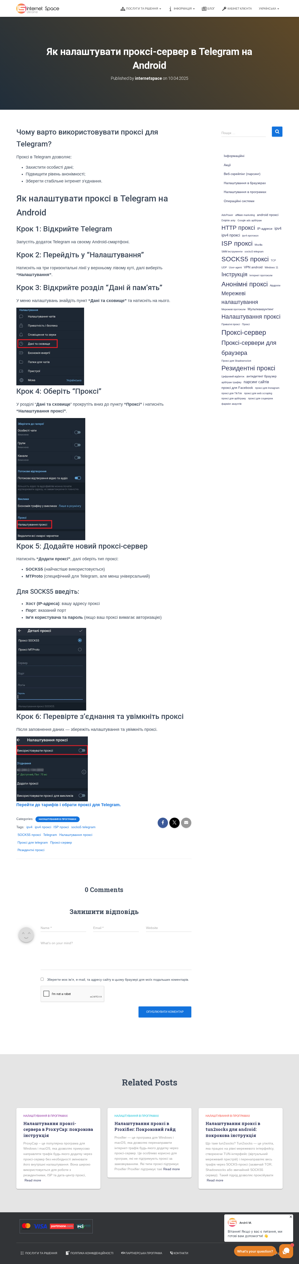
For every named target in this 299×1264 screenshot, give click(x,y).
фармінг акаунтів (231, 403)
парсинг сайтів (256, 382)
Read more (33, 1180)
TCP (273, 260)
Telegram (50, 835)
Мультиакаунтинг (261, 309)
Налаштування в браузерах (245, 183)
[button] (160, 8)
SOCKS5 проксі (29, 835)
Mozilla (258, 244)
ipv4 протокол (250, 235)
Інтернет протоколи (260, 275)
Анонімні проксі (244, 284)
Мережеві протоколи (233, 309)
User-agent (235, 267)
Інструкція (234, 274)
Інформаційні (234, 156)
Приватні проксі (230, 324)
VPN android (253, 267)
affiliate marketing (245, 215)
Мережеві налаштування (239, 298)
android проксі (267, 215)
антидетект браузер (261, 376)
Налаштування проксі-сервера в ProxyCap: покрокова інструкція (58, 1129)
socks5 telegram (83, 827)
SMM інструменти (231, 251)
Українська (268, 8)
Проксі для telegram (33, 842)
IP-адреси (264, 228)
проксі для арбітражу (233, 398)
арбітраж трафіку (231, 382)
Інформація (183, 8)
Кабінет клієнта (240, 8)
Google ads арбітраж (250, 220)
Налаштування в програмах (57, 819)
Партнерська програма (143, 1253)
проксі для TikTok (231, 393)
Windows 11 (271, 267)
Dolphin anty (228, 220)
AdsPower (227, 215)
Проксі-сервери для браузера (248, 347)
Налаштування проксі (75, 835)
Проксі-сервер (61, 842)
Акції (227, 165)
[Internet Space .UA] (38, 9)
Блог (211, 8)
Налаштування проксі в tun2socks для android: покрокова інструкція (233, 1129)
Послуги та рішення (142, 8)
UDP (224, 267)
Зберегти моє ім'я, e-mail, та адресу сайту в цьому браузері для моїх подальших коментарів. (118, 979)
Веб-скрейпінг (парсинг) (242, 174)
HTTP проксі (238, 227)
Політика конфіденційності (92, 1253)
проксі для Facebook (237, 388)
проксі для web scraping (258, 393)
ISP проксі (61, 827)
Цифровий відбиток (232, 376)
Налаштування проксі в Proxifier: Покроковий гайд (145, 1126)
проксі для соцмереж (260, 398)
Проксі (246, 324)
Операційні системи (239, 201)
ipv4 (29, 827)
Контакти (181, 1253)
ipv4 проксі (43, 827)
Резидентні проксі (31, 850)
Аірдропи (275, 285)
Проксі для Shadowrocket (236, 360)
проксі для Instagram (267, 387)
